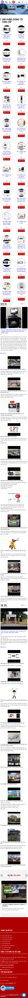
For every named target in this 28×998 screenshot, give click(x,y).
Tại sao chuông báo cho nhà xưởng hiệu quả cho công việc (13, 551)
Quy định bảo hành (6, 943)
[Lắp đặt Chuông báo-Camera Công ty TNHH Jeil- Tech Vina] (14, 835)
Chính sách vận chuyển (7, 937)
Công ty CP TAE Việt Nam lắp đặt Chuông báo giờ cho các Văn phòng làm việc (13, 865)
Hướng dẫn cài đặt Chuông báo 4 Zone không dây (12, 663)
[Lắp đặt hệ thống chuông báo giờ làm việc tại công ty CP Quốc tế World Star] (14, 520)
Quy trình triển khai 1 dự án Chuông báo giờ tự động (13, 369)
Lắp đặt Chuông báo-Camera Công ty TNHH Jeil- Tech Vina (13, 843)
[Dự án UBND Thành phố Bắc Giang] (14, 777)
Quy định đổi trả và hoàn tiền (8, 945)
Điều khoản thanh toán (7, 935)
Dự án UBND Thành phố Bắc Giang (9, 784)
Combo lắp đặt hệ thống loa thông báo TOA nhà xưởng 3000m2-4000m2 (21, 248)
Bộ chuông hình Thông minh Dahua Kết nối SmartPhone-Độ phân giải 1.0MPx (6, 271)
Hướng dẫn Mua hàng (7, 939)
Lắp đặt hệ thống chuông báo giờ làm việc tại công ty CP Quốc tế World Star (14, 528)
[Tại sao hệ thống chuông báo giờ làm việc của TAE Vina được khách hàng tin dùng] (14, 737)
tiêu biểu (14, 875)
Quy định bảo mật (6, 941)
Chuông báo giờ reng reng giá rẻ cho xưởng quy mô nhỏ (21, 60)
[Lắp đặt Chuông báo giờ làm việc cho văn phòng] (14, 473)
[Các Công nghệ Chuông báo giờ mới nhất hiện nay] (14, 498)
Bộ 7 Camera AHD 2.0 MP (21, 222)
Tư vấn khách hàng (6, 947)
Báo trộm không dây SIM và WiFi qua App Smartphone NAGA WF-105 (6, 201)
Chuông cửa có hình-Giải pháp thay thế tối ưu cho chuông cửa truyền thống (12, 414)
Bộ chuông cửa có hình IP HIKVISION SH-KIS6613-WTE (21, 177)
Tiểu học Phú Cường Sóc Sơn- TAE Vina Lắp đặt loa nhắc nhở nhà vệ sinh (13, 632)
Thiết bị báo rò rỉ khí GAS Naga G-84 (21, 293)
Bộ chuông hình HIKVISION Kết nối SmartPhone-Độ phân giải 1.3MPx (21, 270)
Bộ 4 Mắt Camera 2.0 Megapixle (6, 82)
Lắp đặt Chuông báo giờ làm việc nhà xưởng (11, 459)
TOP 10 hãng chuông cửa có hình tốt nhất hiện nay (12, 722)
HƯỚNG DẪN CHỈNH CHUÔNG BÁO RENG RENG (12, 681)
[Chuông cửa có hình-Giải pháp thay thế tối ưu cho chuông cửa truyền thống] (14, 406)
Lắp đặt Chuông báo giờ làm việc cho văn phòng (12, 480)
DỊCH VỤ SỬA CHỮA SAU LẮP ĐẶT (9, 436)
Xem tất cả (23, 303)
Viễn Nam (3, 996)
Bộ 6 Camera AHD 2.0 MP (6, 175)
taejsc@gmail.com (6, 969)
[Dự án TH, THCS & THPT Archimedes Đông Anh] (14, 794)
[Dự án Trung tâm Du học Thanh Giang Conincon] (14, 760)
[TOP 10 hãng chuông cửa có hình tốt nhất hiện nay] (14, 716)
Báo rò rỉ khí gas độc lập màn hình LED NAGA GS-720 (6, 154)
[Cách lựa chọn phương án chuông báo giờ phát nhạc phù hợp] (14, 693)
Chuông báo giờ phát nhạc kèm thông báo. (6, 60)
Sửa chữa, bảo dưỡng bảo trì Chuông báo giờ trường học (6, 107)
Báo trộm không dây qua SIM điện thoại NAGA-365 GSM (6, 130)
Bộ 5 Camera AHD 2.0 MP (21, 152)
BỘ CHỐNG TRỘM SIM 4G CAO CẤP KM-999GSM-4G (7, 293)
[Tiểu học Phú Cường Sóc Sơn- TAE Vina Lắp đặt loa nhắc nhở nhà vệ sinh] (14, 619)
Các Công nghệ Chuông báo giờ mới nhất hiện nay (12, 505)
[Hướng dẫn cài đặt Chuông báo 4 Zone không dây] (14, 656)
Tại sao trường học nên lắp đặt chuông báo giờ (12, 596)
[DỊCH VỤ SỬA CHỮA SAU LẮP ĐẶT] (14, 429)
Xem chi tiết (3, 353)
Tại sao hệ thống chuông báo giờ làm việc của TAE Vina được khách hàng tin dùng (14, 745)
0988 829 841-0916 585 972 (8, 967)
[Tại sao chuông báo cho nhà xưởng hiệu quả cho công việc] (14, 543)
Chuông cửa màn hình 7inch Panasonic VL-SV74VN (6, 37)
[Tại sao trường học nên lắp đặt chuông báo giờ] (14, 589)
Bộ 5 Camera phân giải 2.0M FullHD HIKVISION (6, 246)
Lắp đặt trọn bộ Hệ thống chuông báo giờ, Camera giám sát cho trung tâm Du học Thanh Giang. (14, 331)
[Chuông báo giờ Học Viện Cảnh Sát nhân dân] (14, 818)
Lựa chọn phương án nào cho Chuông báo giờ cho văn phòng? (13, 574)
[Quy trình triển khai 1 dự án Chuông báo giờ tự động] (14, 362)
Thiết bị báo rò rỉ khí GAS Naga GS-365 (21, 130)
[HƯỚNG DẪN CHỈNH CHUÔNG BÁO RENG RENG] (14, 674)
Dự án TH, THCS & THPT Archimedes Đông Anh (12, 800)
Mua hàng (7, 43)
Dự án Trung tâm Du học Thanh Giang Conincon (12, 767)
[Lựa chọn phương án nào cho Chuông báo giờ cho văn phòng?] (14, 566)
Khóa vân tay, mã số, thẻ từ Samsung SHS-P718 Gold (21, 107)
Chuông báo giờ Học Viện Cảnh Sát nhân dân (11, 825)
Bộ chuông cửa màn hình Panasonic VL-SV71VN (21, 84)
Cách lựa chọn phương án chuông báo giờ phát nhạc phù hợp (14, 701)
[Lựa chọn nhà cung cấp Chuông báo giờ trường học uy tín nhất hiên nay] (14, 384)
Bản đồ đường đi (6, 949)
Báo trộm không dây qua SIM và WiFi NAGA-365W (21, 200)
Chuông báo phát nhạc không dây (21, 36)
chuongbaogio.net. (13, 995)
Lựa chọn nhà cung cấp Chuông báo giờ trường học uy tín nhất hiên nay (13, 391)
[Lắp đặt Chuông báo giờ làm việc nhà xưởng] (14, 452)
